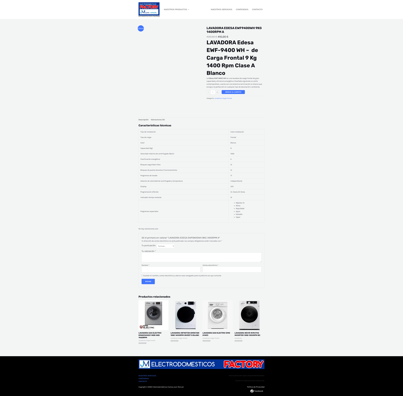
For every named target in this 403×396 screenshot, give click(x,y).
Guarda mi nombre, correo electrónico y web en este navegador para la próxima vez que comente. (182, 276)
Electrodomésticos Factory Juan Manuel (149, 16)
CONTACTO (257, 9)
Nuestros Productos (175, 9)
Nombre (145, 265)
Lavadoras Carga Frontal (223, 98)
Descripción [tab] (144, 120)
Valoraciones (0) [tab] (158, 120)
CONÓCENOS (242, 9)
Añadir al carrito (233, 92)
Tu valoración (149, 251)
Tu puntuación (149, 245)
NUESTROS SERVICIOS (221, 9)
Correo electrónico (210, 265)
